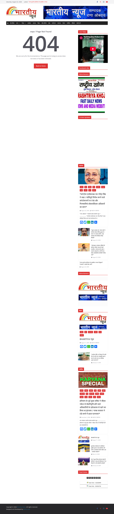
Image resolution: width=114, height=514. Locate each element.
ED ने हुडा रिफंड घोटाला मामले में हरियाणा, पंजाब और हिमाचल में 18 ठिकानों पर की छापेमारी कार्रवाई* (98, 461)
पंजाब (81, 190)
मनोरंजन (54, 23)
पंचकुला (103, 187)
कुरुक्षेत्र (91, 390)
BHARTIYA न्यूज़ (87, 339)
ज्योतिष (68, 23)
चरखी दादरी (82, 393)
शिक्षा (39, 23)
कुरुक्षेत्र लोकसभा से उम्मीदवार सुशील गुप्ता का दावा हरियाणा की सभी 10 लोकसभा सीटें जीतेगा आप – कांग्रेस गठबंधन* (98, 448)
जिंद (93, 187)
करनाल (81, 187)
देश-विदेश (12, 23)
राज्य (17, 23)
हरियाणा (94, 190)
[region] (75, 12)
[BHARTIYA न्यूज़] (93, 321)
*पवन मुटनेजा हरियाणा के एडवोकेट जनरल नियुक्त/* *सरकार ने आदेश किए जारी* (91, 263)
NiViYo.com (26, 509)
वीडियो (73, 23)
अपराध (34, 23)
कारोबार (29, 23)
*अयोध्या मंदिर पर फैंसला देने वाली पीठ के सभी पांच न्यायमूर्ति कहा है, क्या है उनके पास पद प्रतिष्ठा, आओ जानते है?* (98, 357)
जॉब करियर (44, 23)
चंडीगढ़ (90, 187)
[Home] (7, 23)
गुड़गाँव (99, 390)
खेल (49, 23)
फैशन (64, 23)
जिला (23, 23)
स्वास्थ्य (59, 23)
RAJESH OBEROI (95, 210)
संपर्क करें (79, 23)
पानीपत (85, 190)
